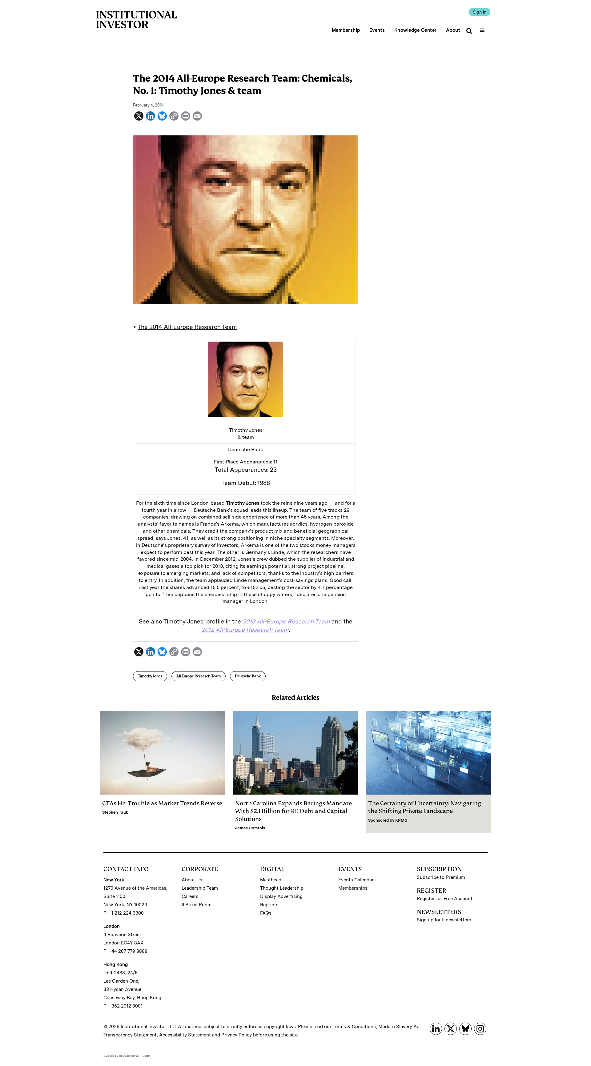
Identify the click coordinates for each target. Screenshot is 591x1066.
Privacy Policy (236, 1035)
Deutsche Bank (248, 676)
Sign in (479, 12)
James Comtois (250, 828)
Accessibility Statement (185, 1035)
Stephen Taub (115, 812)
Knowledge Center (415, 30)
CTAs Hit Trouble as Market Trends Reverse (162, 803)
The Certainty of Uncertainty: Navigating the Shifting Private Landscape (424, 807)
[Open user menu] (483, 28)
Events (377, 30)
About (453, 30)
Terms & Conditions (354, 1026)
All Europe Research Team (198, 676)
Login (147, 1055)
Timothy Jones (150, 676)
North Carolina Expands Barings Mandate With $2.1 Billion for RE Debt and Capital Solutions (293, 811)
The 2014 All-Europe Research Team (187, 327)
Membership (346, 30)
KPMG (401, 820)
